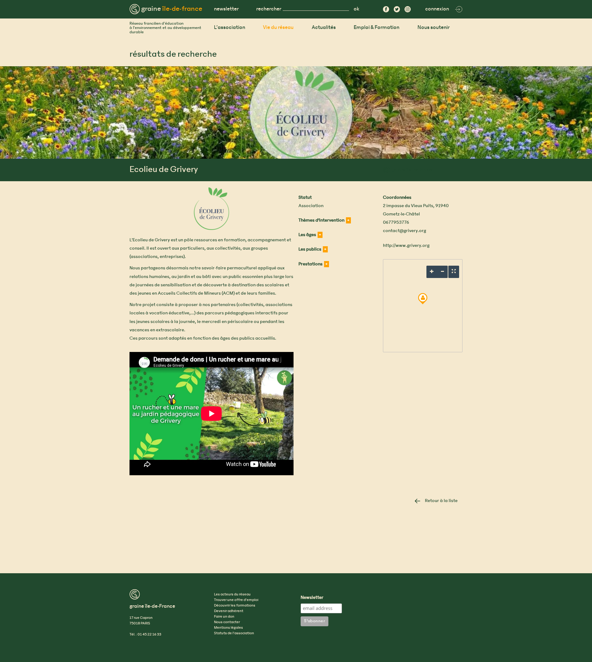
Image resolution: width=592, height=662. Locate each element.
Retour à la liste (441, 500)
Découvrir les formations (234, 605)
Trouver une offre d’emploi (236, 600)
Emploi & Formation (376, 27)
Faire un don (224, 616)
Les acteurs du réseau (232, 594)
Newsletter (312, 598)
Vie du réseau (278, 27)
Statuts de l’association (234, 633)
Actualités (324, 27)
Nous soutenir (433, 27)
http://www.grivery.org (406, 245)
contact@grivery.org (404, 230)
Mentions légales (228, 628)
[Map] (422, 305)
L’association (229, 27)
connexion (437, 9)
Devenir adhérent (228, 611)
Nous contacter (227, 622)
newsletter (226, 9)
